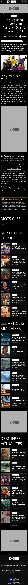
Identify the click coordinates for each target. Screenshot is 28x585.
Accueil (2, 13)
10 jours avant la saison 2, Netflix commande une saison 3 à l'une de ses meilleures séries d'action (19, 467)
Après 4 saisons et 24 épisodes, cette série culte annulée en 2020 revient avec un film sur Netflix (19, 505)
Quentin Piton (9, 199)
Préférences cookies (20, 572)
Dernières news (8, 13)
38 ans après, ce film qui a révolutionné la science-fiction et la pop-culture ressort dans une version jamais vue (19, 519)
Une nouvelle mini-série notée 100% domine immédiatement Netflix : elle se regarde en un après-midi (19, 391)
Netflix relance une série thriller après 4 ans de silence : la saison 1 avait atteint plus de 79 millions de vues (19, 403)
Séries (13, 13)
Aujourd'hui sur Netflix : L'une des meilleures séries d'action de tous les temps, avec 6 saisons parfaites (19, 340)
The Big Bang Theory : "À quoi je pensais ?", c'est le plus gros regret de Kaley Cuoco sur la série (19, 312)
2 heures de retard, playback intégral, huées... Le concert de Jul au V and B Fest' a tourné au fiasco (19, 493)
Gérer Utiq (12, 572)
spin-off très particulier (14, 169)
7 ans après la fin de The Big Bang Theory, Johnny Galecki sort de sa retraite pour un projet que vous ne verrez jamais (19, 263)
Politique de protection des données (13, 568)
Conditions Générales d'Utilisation (9, 563)
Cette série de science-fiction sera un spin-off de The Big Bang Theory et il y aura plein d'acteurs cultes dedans (19, 275)
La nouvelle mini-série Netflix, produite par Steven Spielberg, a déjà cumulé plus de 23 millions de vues (18, 378)
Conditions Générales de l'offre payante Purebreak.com (13, 570)
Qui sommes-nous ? (21, 563)
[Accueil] (11, 1)
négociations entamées (10, 87)
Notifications (6, 572)
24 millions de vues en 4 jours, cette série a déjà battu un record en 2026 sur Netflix (18, 365)
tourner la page (15, 99)
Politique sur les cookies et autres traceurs (17, 565)
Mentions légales (4, 565)
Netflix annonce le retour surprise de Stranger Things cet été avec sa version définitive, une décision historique (19, 353)
